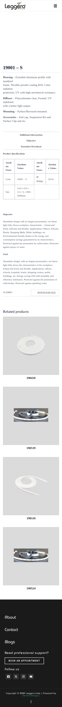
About (10, 617)
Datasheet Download (31, 146)
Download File (46, 292)
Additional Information (31, 135)
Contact (11, 629)
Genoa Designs (30, 695)
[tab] (31, 135)
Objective (31, 140)
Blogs (10, 641)
